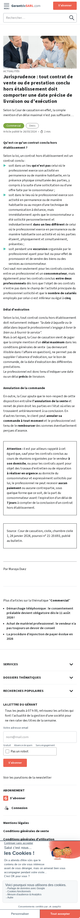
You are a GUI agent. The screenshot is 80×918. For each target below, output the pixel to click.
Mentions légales (16, 823)
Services (10, 664)
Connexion (19, 808)
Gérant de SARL (25, 5)
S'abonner (65, 5)
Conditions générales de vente (26, 831)
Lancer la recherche (72, 17)
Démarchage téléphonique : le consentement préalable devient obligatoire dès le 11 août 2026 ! (40, 613)
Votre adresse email (15, 728)
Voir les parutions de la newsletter (27, 777)
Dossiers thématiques (22, 677)
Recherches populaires (23, 691)
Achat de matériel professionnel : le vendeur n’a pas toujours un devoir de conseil (41, 625)
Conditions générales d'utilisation (28, 839)
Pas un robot (20, 751)
